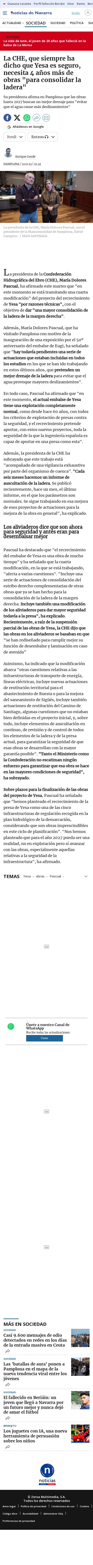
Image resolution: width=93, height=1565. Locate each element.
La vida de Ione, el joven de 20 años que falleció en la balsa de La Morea (44, 43)
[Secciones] (5, 13)
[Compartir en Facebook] (7, 118)
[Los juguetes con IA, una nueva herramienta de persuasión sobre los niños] (80, 1434)
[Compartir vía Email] (46, 118)
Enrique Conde (25, 156)
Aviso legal (9, 1506)
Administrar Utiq (53, 1513)
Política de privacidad (33, 1506)
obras (40, 876)
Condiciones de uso (63, 1506)
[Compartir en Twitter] (17, 118)
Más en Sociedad (24, 1324)
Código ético (10, 1513)
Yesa (27, 876)
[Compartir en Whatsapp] (27, 118)
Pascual (55, 876)
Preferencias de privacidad (19, 1520)
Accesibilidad (30, 1513)
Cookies (84, 1506)
